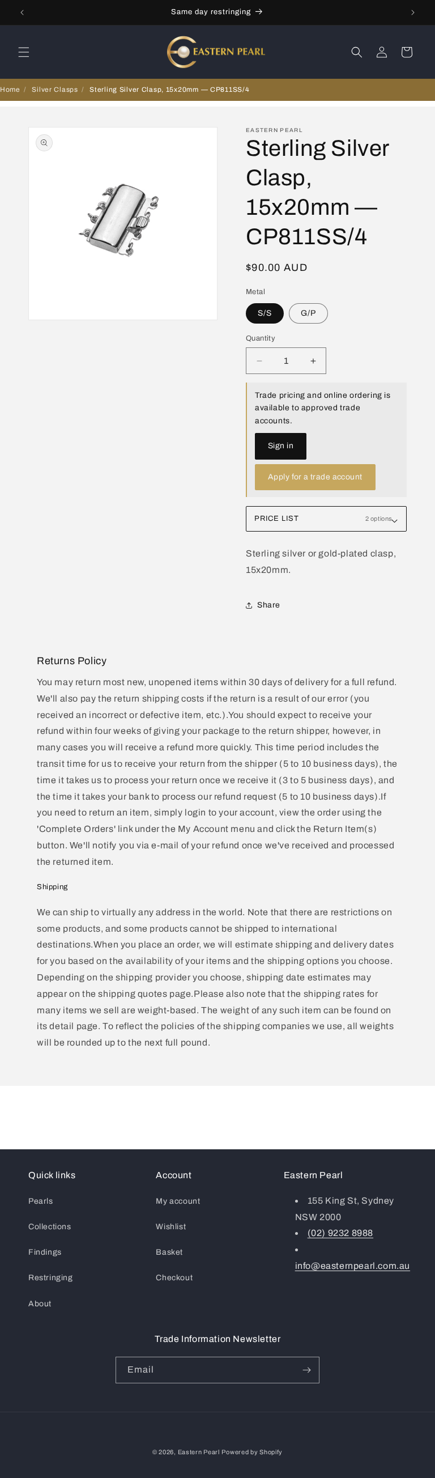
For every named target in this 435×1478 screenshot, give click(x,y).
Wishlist (171, 1226)
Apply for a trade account (315, 477)
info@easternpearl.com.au (352, 1266)
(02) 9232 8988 (340, 1233)
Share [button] (268, 605)
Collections (49, 1226)
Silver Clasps (55, 90)
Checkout (174, 1277)
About (40, 1303)
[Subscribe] (306, 1370)
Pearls (40, 1201)
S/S (265, 313)
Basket (169, 1252)
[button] (23, 52)
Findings (45, 1252)
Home (10, 90)
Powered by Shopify (252, 1452)
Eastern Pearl (199, 1452)
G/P (308, 313)
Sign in (280, 445)
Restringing (50, 1277)
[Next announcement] (412, 12)
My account (178, 1201)
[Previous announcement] (22, 12)
